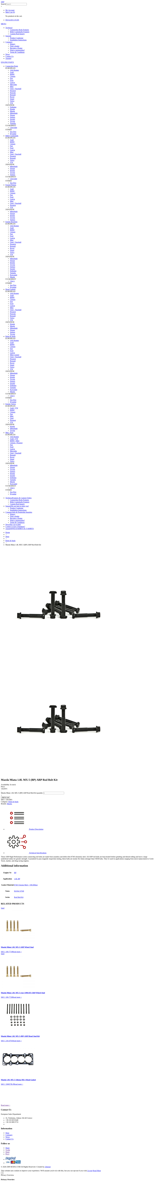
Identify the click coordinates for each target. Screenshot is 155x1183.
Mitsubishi (13, 113)
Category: (4, 802)
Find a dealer (14, 46)
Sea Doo (13, 132)
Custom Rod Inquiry (17, 34)
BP (15, 873)
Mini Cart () (10, 12)
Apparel (8, 58)
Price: (3, 787)
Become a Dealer (16, 48)
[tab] (79, 818)
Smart (12, 99)
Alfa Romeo (14, 70)
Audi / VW (14, 408)
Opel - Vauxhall (15, 310)
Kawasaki (13, 275)
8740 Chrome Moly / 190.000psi (26, 885)
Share (7, 1148)
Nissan (12, 115)
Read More (97, 1171)
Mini (11, 87)
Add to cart (5, 797)
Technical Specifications (37, 853)
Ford (11, 80)
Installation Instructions (18, 40)
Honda (12, 109)
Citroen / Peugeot (16, 443)
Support (8, 36)
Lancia (12, 82)
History (12, 44)
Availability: (5, 785)
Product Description (36, 829)
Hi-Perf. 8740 (19, 891)
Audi (12, 72)
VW (11, 103)
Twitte (7, 1150)
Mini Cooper (14, 355)
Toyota (12, 121)
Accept (89, 1171)
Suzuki (12, 119)
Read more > (17, 952)
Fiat (11, 78)
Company (8, 42)
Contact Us (9, 56)
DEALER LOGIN (12, 20)
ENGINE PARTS (7, 62)
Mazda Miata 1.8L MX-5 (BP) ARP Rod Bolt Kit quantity (22, 793)
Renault (13, 95)
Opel (12, 418)
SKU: (3, 800)
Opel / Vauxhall (15, 89)
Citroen (12, 76)
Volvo (12, 101)
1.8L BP (17, 879)
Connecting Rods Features (19, 30)
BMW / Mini (14, 441)
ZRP (2, 2)
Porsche (13, 93)
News (7, 54)
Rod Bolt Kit (18, 897)
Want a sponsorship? (17, 50)
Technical (8, 28)
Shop (7, 537)
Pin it (7, 1154)
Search (3, 4)
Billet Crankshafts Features (19, 32)
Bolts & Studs (10, 541)
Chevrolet (13, 128)
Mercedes (13, 85)
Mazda (12, 111)
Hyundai (13, 134)
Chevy (12, 281)
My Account (9, 10)
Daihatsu (13, 107)
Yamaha (13, 123)
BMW (12, 74)
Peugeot (13, 91)
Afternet (48, 1167)
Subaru (12, 117)
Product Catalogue (16, 38)
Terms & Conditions (17, 52)
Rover (12, 97)
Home (7, 532)
